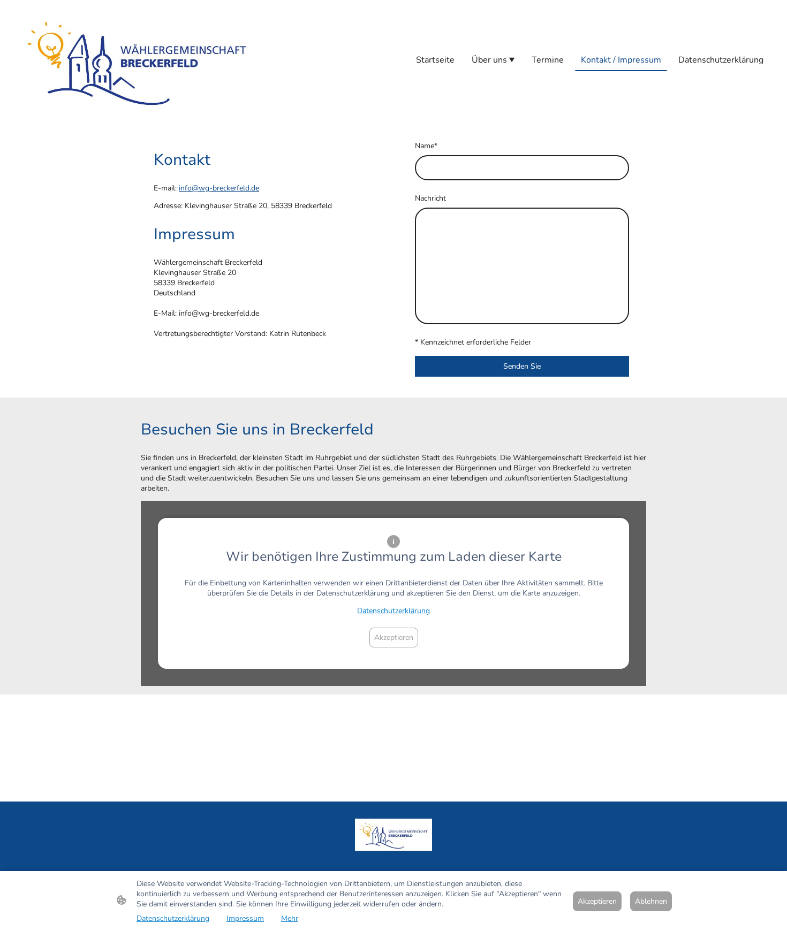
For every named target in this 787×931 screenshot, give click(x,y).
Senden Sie (522, 366)
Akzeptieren (393, 637)
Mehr (289, 918)
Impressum (245, 918)
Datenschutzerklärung (393, 611)
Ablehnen (651, 901)
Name (426, 146)
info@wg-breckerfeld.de (219, 188)
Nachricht (430, 198)
